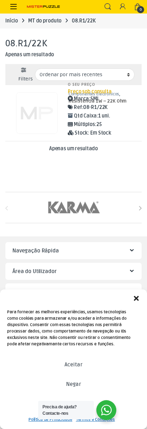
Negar (73, 384)
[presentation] (140, 208)
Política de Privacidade (50, 419)
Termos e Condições (95, 419)
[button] (136, 298)
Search (108, 7)
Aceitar (73, 364)
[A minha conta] (123, 7)
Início (11, 21)
